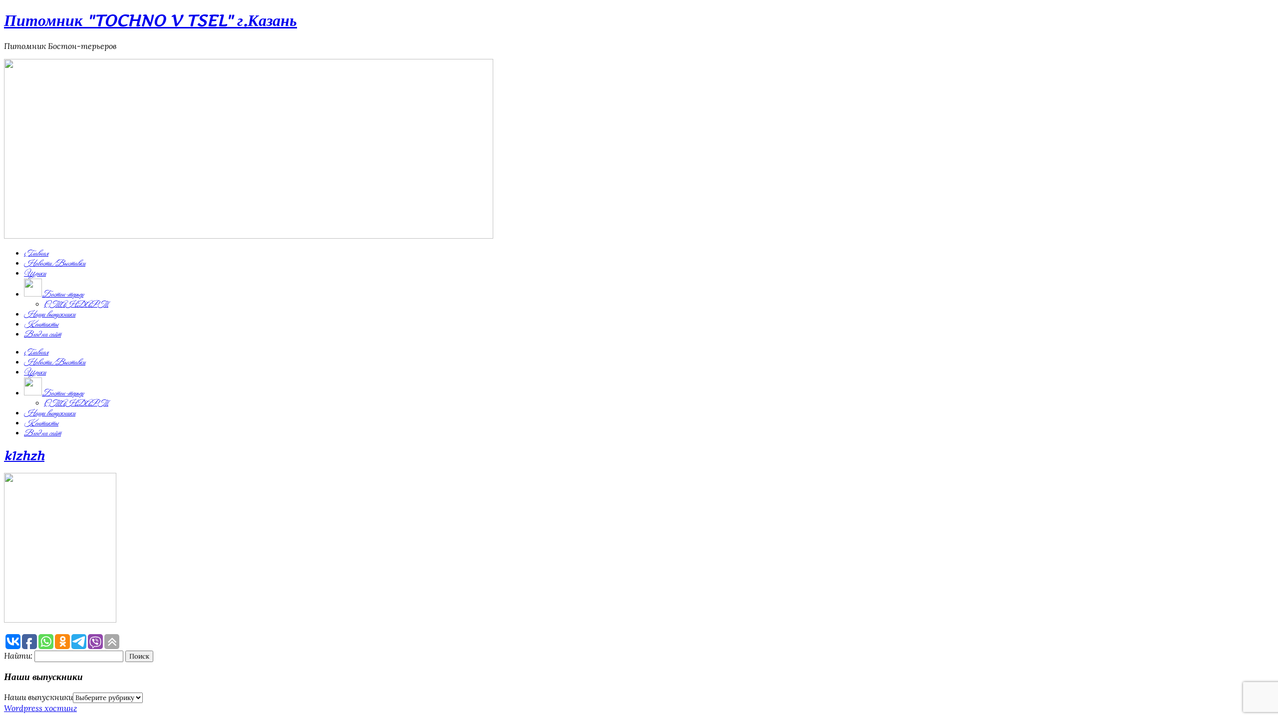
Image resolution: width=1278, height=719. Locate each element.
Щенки (35, 274)
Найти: (18, 656)
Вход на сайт (42, 335)
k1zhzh (24, 455)
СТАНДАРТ (76, 305)
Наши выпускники (49, 315)
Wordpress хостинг (40, 708)
